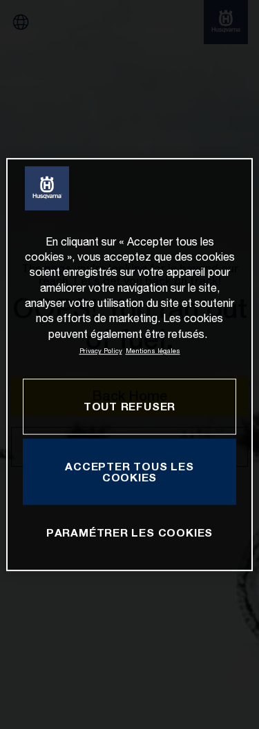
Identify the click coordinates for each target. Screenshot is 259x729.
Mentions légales (153, 350)
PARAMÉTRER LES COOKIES (129, 532)
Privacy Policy (100, 350)
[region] (129, 365)
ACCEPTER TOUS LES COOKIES (129, 472)
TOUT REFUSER (129, 406)
